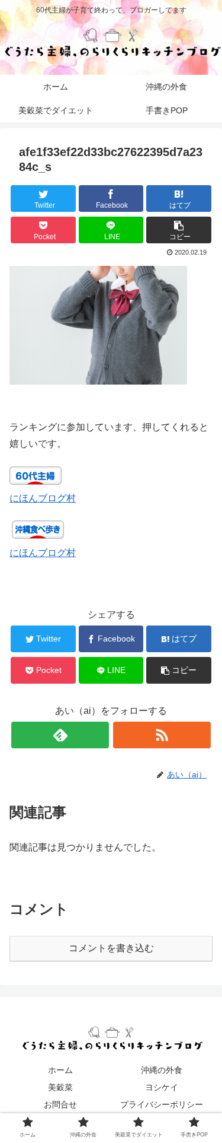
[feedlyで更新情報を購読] (60, 735)
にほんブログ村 (42, 498)
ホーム (60, 1070)
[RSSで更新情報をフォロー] (162, 735)
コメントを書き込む (111, 948)
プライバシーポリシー (161, 1104)
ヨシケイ (161, 1087)
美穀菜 (60, 1087)
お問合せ (60, 1104)
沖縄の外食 (161, 1070)
